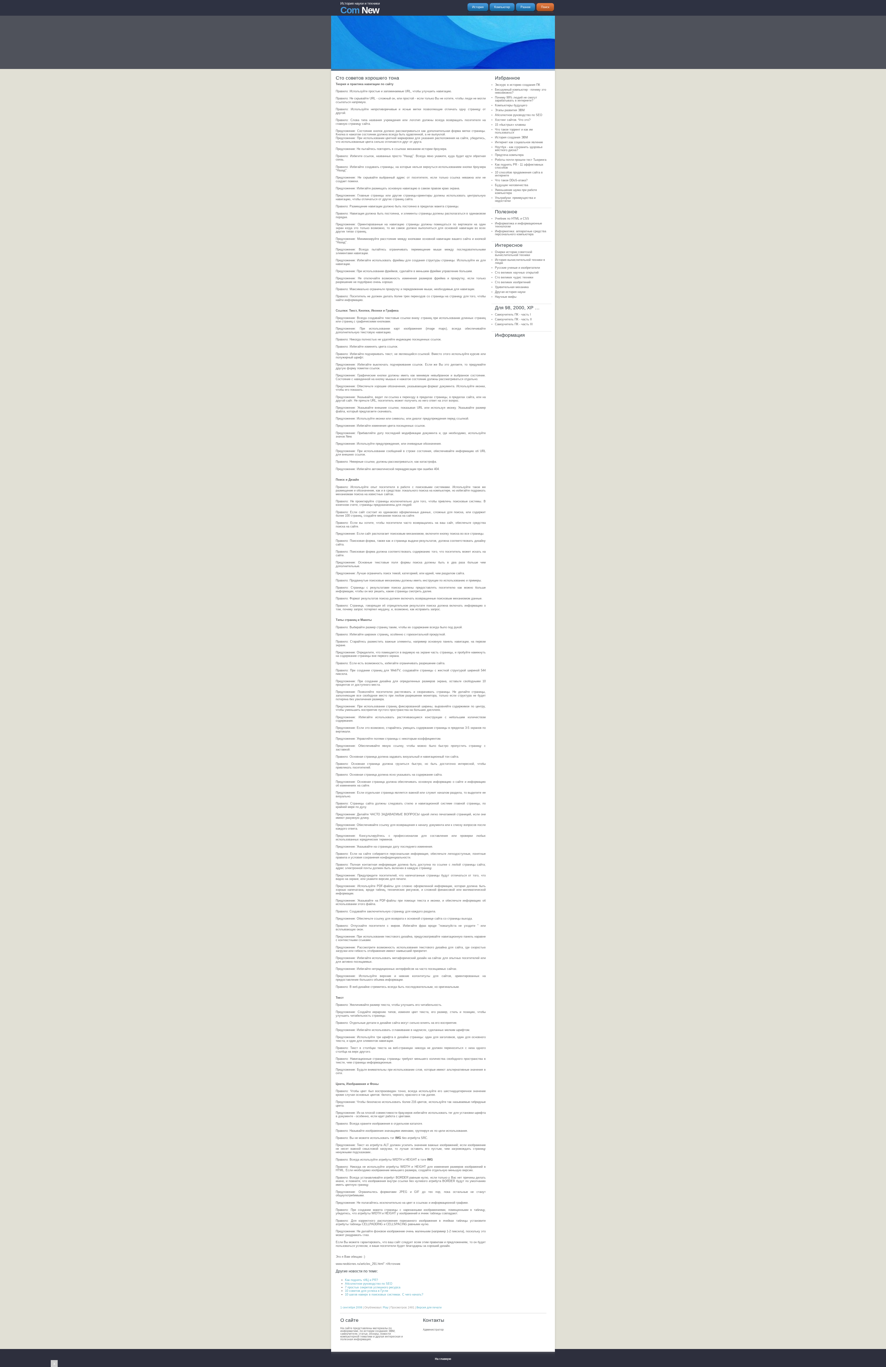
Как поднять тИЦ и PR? (361, 1280)
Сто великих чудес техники (514, 277)
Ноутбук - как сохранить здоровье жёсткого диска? (518, 148)
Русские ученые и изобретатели (517, 267)
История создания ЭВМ (511, 137)
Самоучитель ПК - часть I (513, 314)
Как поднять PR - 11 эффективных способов (519, 166)
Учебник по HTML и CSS (512, 218)
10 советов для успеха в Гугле (366, 1291)
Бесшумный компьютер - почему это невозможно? (520, 91)
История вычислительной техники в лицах (520, 261)
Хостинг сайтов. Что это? (512, 120)
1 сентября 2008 (351, 1307)
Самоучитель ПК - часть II (513, 319)
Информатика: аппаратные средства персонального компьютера (520, 232)
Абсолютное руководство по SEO (368, 1283)
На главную (443, 1359)
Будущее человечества (511, 185)
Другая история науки (510, 292)
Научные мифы (505, 296)
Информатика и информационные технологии (518, 225)
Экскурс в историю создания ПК (517, 84)
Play (385, 1307)
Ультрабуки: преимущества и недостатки (515, 199)
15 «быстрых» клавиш (510, 124)
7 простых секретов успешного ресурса (372, 1287)
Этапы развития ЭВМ (510, 110)
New (360, 8)
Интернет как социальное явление (519, 142)
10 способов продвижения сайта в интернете (519, 174)
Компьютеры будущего (511, 105)
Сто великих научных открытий (517, 272)
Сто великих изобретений (512, 282)
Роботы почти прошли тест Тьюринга (520, 159)
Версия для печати (429, 1307)
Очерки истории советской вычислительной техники (513, 253)
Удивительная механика (512, 287)
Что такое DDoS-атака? (511, 180)
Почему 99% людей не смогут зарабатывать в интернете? (516, 99)
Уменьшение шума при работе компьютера (516, 191)
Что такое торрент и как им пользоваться (514, 131)
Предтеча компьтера (509, 155)
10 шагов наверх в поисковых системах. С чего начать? (384, 1294)
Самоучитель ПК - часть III (514, 324)
